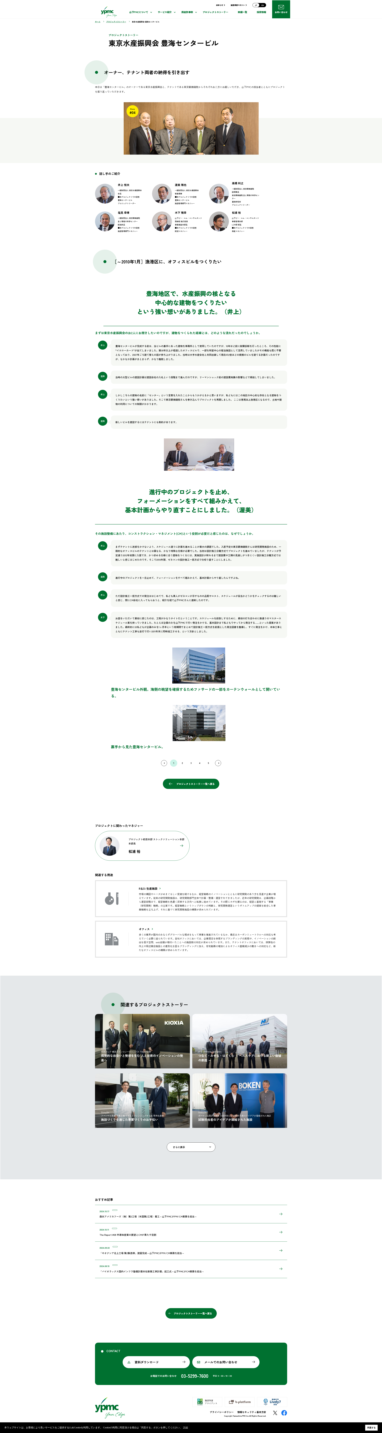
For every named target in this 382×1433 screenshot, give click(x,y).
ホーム (97, 21)
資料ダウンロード (147, 1362)
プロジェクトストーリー (215, 12)
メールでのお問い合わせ (220, 1362)
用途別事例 (187, 12)
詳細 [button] (185, 1427)
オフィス (144, 929)
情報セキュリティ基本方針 (251, 1412)
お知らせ (219, 5)
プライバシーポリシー (222, 1412)
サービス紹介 (165, 12)
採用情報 (261, 12)
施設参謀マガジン (238, 5)
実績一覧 (242, 12)
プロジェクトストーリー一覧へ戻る (195, 784)
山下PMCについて (138, 12)
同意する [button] (371, 1427)
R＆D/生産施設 (148, 888)
